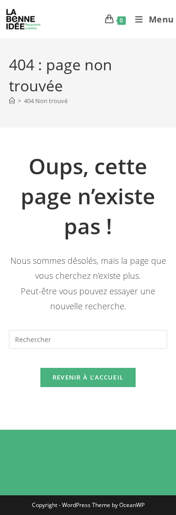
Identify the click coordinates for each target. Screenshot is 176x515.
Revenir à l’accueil (88, 377)
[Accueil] (12, 101)
